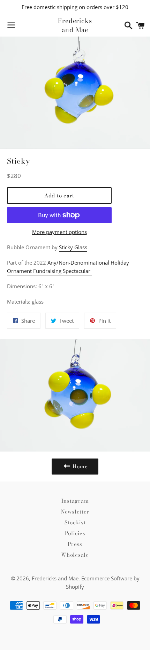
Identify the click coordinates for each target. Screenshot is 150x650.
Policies (75, 533)
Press (75, 544)
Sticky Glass (73, 247)
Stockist (75, 522)
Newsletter (75, 512)
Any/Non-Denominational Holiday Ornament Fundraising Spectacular (68, 266)
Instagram (75, 501)
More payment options (59, 231)
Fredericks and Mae (75, 25)
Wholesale (75, 555)
